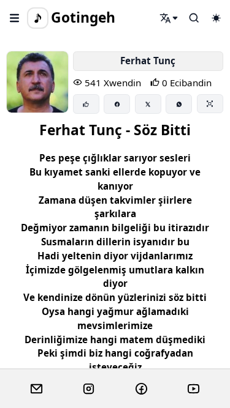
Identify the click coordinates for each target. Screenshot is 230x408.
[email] (36, 389)
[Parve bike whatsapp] (179, 104)
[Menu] (15, 18)
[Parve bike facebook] (117, 104)
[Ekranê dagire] (210, 103)
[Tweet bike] (148, 104)
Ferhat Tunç (147, 60)
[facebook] (141, 389)
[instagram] (88, 389)
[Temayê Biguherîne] (216, 18)
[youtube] (193, 389)
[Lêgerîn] (169, 18)
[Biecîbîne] (86, 104)
